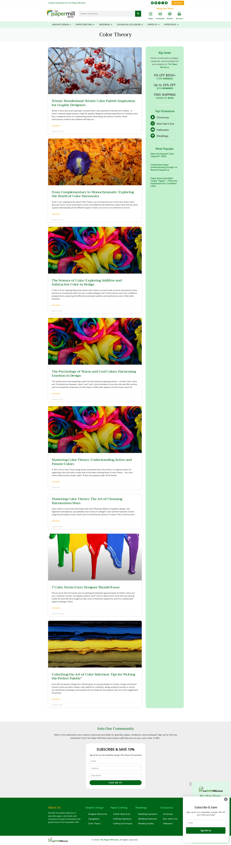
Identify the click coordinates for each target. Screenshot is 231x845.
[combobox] (115, 768)
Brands (170, 18)
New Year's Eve (165, 123)
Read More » (56, 126)
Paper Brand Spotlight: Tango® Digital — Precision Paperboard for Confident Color (164, 182)
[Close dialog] (226, 799)
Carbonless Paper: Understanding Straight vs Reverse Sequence (164, 167)
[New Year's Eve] (153, 123)
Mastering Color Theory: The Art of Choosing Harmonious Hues (87, 501)
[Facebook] (152, 2)
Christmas (163, 117)
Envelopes (160, 18)
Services (179, 18)
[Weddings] (153, 135)
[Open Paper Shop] (178, 24)
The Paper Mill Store (77, 3)
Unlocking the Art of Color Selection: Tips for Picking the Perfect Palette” (93, 676)
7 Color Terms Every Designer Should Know (86, 587)
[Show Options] (140, 768)
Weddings (162, 136)
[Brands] (169, 14)
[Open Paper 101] (159, 24)
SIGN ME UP (115, 782)
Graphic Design (94, 807)
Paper (150, 18)
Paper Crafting (118, 807)
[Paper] (150, 14)
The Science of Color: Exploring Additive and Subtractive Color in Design (87, 282)
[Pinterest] (155, 2)
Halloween (163, 130)
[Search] (138, 14)
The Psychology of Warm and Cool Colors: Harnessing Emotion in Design (94, 373)
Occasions (166, 807)
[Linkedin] (166, 2)
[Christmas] (153, 117)
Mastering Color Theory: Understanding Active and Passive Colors (92, 462)
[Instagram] (159, 2)
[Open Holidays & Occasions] (142, 24)
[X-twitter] (162, 2)
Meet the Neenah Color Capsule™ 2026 (162, 155)
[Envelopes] (160, 14)
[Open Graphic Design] (70, 24)
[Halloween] (153, 129)
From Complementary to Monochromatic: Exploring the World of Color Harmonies (93, 194)
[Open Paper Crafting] (94, 24)
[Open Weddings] (112, 24)
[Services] (179, 14)
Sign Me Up (206, 830)
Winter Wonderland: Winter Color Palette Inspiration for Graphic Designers (93, 103)
